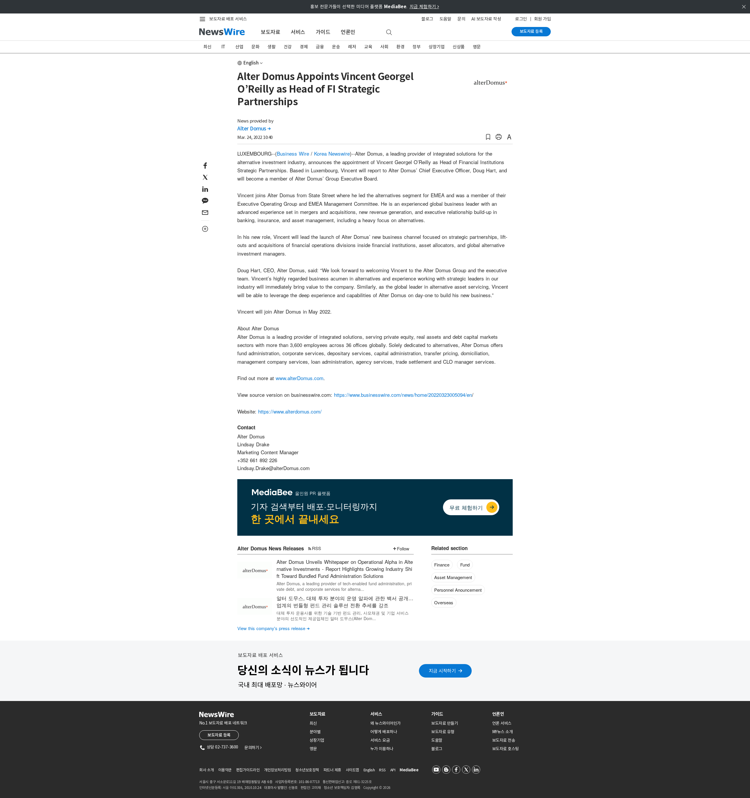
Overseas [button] (443, 602)
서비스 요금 (380, 740)
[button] (488, 137)
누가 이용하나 (381, 748)
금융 (320, 47)
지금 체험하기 (424, 6)
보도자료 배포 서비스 (228, 19)
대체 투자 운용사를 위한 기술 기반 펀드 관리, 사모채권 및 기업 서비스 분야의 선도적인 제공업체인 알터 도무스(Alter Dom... (343, 615)
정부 (416, 47)
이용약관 (225, 770)
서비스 (298, 32)
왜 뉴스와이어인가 (385, 723)
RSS (316, 548)
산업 (239, 47)
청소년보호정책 (307, 770)
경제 (304, 47)
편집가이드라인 (248, 770)
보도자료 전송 (503, 740)
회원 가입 (542, 19)
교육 (368, 47)
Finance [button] (441, 565)
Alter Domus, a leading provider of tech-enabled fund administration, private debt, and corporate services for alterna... (344, 586)
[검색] (389, 32)
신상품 (459, 47)
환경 (400, 47)
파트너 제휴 (332, 770)
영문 (477, 47)
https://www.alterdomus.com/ (290, 411)
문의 (461, 19)
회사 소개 (206, 770)
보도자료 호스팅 (505, 748)
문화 (255, 47)
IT (223, 47)
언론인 (348, 32)
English (251, 63)
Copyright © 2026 (377, 787)
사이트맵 (352, 770)
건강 (288, 47)
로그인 (521, 19)
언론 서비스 (502, 723)
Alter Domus (254, 128)
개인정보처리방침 (277, 770)
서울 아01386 (233, 787)
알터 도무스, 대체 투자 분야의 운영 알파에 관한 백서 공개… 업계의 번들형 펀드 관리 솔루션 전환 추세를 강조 (345, 601)
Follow (403, 548)
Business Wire (293, 153)
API (393, 770)
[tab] (337, 714)
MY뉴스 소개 (502, 731)
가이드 (323, 32)
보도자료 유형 (442, 731)
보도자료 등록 (531, 31)
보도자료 (270, 32)
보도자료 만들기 (444, 723)
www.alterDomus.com (299, 378)
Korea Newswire (332, 153)
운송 (336, 47)
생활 (271, 47)
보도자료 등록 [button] (219, 735)
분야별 (315, 731)
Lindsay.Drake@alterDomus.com (273, 468)
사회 (384, 47)
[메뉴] (203, 19)
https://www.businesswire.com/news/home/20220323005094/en (403, 394)
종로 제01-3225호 (358, 782)
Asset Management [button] (453, 577)
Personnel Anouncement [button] (458, 590)
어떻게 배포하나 (383, 731)
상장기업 (436, 47)
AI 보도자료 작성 (486, 19)
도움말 (445, 19)
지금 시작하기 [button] (442, 671)
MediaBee (409, 770)
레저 (352, 47)
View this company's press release (273, 628)
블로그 (427, 19)
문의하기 (252, 747)
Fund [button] (465, 565)
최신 (207, 47)
